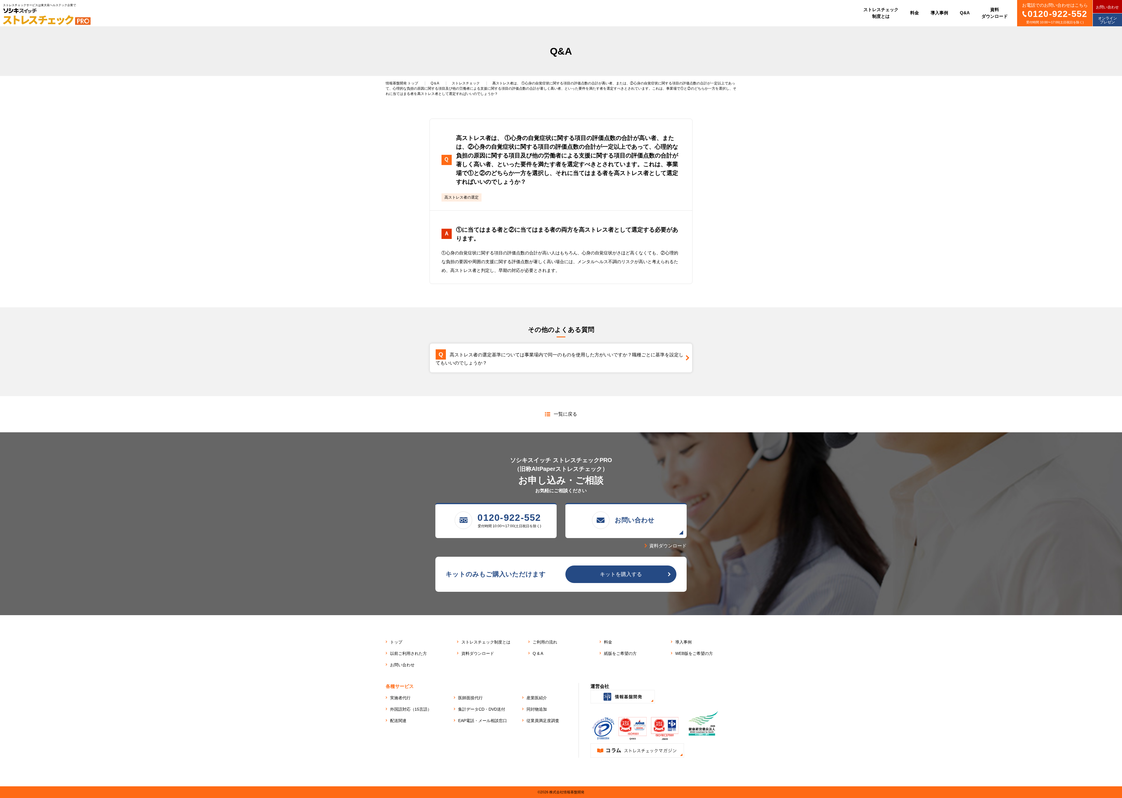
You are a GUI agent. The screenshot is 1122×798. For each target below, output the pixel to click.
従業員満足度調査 (543, 720)
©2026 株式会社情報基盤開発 (561, 792)
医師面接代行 (470, 697)
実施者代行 (400, 697)
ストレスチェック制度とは (485, 642)
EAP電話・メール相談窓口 (482, 720)
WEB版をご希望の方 (694, 653)
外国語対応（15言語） (411, 709)
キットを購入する (621, 574)
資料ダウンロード (477, 653)
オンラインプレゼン (1107, 20)
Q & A (538, 653)
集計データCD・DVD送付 (481, 709)
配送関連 (398, 720)
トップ (402, 83)
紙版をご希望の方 (620, 653)
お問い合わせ (1107, 7)
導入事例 (683, 642)
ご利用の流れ (545, 642)
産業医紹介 (537, 697)
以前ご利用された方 (408, 653)
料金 (608, 642)
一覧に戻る (565, 414)
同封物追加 (537, 709)
